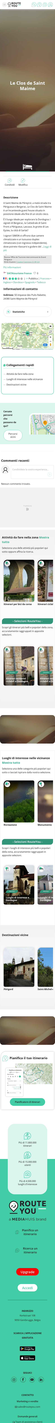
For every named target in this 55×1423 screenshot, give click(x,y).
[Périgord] (19, 967)
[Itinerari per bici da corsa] (19, 581)
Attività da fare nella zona (19, 373)
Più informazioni (12, 267)
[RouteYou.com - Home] (14, 4)
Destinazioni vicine (16, 384)
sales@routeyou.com (28, 1406)
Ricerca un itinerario (30, 1250)
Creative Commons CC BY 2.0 (27, 262)
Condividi (10, 184)
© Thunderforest (26, 349)
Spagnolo (30, 282)
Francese (45, 278)
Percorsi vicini (12, 435)
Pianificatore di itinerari (27, 1102)
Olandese (18, 282)
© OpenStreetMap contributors (42, 349)
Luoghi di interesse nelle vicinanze (24, 379)
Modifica (23, 184)
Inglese (7, 282)
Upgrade (28, 1271)
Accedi (27, 1287)
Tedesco (41, 282)
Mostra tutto (11, 763)
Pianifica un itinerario (30, 1232)
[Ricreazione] (19, 801)
